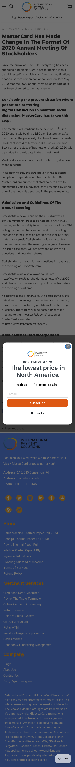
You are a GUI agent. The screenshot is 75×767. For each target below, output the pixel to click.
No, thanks (37, 413)
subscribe (37, 403)
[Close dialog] (68, 346)
